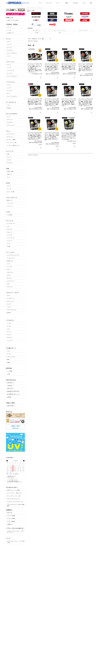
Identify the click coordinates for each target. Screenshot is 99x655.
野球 (8, 359)
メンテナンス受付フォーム (13, 145)
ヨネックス (9, 232)
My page (75, 3)
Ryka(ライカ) (10, 260)
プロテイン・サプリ (12, 293)
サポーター (9, 337)
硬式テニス (9, 200)
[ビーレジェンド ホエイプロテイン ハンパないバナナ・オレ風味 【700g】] (86, 90)
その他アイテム (10, 32)
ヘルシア (9, 306)
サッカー (9, 353)
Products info (11, 487)
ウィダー (9, 304)
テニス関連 (9, 371)
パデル (8, 212)
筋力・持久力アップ (36, 30)
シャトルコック (10, 70)
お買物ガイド (10, 524)
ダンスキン (9, 278)
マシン (57, 3)
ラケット (9, 27)
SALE (8, 183)
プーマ (8, 243)
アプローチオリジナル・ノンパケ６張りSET (15, 542)
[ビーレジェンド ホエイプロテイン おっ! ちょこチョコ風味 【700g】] (69, 90)
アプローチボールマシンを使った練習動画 (15, 505)
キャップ (9, 157)
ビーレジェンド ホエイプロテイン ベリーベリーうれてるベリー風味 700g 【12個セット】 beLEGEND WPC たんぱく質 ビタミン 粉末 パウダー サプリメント (52, 136)
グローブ (9, 334)
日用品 (8, 362)
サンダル (9, 326)
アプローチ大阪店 (11, 515)
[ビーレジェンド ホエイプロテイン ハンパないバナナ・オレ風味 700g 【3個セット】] (52, 55)
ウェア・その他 (10, 191)
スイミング (9, 151)
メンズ (8, 116)
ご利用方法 (9, 385)
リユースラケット (11, 197)
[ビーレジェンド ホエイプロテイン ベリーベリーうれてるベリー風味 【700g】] (52, 90)
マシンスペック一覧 (11, 142)
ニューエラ (9, 266)
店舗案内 (9, 510)
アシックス (9, 235)
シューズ (9, 30)
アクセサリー (10, 122)
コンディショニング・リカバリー (60, 30)
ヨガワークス (10, 272)
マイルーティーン (11, 298)
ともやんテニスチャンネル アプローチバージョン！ (15, 532)
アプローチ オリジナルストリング (15, 501)
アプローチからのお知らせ (14, 528)
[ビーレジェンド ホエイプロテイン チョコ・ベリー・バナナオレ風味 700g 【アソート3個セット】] (35, 55)
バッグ (8, 56)
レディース (9, 119)
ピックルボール (11, 102)
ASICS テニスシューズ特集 (13, 490)
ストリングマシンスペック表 (13, 495)
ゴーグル (9, 159)
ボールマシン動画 (11, 139)
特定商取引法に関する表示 (13, 391)
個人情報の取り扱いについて (13, 394)
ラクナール (9, 286)
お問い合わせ (10, 388)
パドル (8, 105)
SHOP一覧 (9, 512)
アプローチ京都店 (11, 518)
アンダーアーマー (11, 223)
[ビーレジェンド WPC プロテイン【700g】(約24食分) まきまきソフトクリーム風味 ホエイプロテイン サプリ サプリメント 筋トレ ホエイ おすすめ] (69, 124)
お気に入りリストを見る (12, 20)
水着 (8, 154)
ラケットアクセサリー (12, 53)
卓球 (7, 168)
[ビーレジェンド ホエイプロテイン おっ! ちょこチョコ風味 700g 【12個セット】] (35, 90)
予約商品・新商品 (12, 24)
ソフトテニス (10, 82)
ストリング (9, 47)
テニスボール (10, 50)
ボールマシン (10, 136)
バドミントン (49, 3)
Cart (84, 3)
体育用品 (9, 368)
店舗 (67, 3)
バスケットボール (11, 356)
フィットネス (10, 252)
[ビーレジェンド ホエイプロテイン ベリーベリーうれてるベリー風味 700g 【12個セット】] (52, 124)
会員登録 (9, 397)
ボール (8, 93)
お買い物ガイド (10, 382)
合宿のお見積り (10, 405)
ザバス (8, 295)
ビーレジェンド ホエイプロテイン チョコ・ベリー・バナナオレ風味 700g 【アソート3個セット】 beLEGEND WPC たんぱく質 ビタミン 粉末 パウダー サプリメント (35, 68)
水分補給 (36, 32)
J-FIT (8, 283)
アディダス (9, 229)
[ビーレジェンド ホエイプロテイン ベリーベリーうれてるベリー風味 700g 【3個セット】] (86, 55)
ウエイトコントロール (83, 30)
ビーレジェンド (10, 301)
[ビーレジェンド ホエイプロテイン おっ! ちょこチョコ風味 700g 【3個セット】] (69, 55)
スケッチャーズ (10, 281)
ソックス (9, 323)
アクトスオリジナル (11, 309)
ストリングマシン (11, 134)
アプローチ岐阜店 (11, 521)
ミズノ (8, 226)
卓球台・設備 (10, 171)
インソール (9, 340)
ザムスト (9, 275)
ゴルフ (8, 351)
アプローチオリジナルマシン (13, 498)
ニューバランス (10, 237)
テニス (40, 3)
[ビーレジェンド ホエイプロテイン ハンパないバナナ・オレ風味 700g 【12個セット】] (35, 124)
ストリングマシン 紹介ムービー (14, 493)
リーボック (9, 240)
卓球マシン (9, 174)
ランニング (9, 221)
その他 (59, 32)
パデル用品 (9, 214)
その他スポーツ (11, 348)
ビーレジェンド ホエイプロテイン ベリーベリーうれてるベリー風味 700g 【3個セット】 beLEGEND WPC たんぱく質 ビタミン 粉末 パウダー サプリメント (86, 68)
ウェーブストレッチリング (13, 255)
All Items (9, 107)
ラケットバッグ (10, 125)
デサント (9, 269)
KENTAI (9, 312)
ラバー (8, 177)
